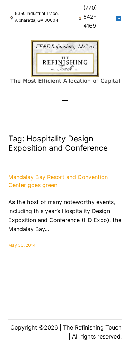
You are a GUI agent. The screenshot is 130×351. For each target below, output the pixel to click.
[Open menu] (65, 99)
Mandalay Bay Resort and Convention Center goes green (58, 181)
